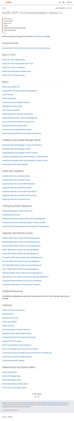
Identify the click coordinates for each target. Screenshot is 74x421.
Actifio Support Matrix (9, 372)
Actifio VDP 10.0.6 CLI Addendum (13, 67)
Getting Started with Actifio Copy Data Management (19, 91)
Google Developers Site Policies (54, 404)
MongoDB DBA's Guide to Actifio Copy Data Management (21, 246)
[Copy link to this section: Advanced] (14, 305)
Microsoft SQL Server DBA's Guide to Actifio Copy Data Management (25, 277)
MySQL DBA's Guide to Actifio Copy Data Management (20, 250)
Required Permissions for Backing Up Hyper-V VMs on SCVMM (23, 222)
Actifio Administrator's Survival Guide (14, 126)
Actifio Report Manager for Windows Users (16, 71)
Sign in (69, 2)
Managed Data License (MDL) (12, 106)
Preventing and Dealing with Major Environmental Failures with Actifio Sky (27, 353)
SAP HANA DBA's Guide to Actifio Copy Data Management (21, 265)
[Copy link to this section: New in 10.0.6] (17, 55)
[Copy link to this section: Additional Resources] (25, 291)
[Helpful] (67, 8)
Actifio (4, 8)
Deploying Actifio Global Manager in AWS (16, 149)
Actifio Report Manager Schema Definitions (16, 345)
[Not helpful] (70, 8)
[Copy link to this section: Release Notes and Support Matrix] (37, 367)
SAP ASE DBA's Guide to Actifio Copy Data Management (21, 261)
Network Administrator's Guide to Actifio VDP (17, 211)
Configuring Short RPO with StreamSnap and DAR (18, 337)
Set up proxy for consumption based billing (16, 129)
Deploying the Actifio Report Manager (15, 164)
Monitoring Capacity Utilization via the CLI (16, 329)
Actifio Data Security (9, 98)
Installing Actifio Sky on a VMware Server (16, 176)
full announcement (39, 36)
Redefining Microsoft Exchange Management (17, 114)
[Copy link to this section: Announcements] (20, 43)
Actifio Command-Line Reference (13, 310)
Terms (4, 417)
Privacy (10, 417)
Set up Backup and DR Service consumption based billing (21, 133)
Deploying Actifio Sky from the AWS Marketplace (18, 184)
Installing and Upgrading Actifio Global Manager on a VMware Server (25, 157)
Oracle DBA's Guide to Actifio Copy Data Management (20, 253)
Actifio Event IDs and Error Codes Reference (17, 357)
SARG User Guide (8, 326)
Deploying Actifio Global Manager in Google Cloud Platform (22, 145)
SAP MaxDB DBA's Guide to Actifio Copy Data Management (22, 273)
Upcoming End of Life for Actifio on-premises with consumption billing (26, 48)
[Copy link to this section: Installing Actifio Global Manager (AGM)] (42, 140)
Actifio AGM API (7, 314)
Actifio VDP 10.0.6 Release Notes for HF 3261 (18, 64)
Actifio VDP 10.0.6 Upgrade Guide (13, 60)
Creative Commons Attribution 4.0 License (54, 403)
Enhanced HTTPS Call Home (11, 341)
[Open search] (60, 2)
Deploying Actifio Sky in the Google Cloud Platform (19, 191)
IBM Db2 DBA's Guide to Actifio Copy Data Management (21, 238)
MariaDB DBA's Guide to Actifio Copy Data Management (21, 242)
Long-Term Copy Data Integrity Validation (16, 102)
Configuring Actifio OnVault (11, 215)
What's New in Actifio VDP (11, 87)
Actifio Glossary (7, 95)
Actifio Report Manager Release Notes (15, 384)
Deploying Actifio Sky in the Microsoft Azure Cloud (19, 195)
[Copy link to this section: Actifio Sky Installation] (26, 171)
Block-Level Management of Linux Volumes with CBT (20, 349)
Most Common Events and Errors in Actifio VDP (18, 122)
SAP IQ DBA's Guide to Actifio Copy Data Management (20, 269)
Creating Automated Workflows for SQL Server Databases (21, 281)
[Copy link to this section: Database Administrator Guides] (35, 233)
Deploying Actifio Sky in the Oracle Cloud (16, 199)
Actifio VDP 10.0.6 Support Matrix (13, 75)
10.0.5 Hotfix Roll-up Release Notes (14, 388)
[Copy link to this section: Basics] (11, 82)
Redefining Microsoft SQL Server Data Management (19, 118)
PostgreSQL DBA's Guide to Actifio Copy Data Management (22, 257)
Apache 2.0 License (28, 404)
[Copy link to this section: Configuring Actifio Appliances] (34, 206)
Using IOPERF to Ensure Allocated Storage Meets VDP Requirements (25, 226)
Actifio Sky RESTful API (10, 318)
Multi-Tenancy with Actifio (11, 110)
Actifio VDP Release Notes (11, 376)
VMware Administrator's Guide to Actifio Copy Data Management (24, 219)
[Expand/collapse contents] (13, 19)
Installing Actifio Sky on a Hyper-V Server (16, 180)
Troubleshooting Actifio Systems (13, 360)
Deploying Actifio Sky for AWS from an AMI (16, 188)
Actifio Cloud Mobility (9, 322)
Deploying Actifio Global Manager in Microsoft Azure (20, 153)
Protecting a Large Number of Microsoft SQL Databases (21, 285)
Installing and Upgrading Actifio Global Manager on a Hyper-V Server (25, 160)
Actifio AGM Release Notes (11, 380)
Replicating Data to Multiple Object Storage (16, 333)
